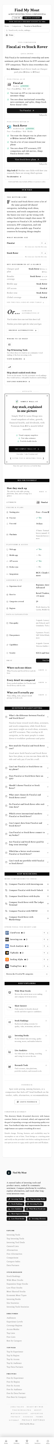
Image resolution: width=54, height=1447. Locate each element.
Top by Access (13, 1359)
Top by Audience (14, 1363)
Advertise (37, 1413)
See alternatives (13, 177)
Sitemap (14, 1420)
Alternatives (12, 1250)
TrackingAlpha (21, 1410)
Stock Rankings (17, 1204)
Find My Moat (27, 10)
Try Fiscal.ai (25, 110)
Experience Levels (15, 1321)
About (38, 1410)
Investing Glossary (39, 1218)
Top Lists (11, 1333)
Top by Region (13, 1355)
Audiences (11, 1317)
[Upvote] (42, 243)
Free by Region (13, 1381)
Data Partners (13, 1265)
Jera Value (17, 1407)
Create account (32, 18)
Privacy (15, 1417)
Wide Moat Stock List (37, 1209)
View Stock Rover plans (25, 159)
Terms (39, 1417)
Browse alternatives (21, 330)
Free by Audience (14, 1389)
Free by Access (13, 1385)
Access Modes (13, 1329)
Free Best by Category (16, 1397)
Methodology (19, 1413)
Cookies (28, 1417)
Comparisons (16, 26)
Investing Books (36, 1204)
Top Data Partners (15, 1367)
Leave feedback (28, 1102)
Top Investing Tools (37, 1199)
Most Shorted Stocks (16, 1291)
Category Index (13, 1261)
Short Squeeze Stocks (19, 1214)
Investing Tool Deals (16, 1242)
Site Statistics (13, 1303)
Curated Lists (13, 1246)
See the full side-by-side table (24, 302)
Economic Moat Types (16, 1295)
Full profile (43, 115)
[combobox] (27, 30)
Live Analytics (16, 1209)
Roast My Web (35, 1407)
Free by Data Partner (16, 1393)
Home (7, 26)
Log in (17, 18)
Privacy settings (33, 1420)
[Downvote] (45, 243)
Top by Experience (15, 1351)
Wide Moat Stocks (15, 1280)
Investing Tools (17, 1199)
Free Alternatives (14, 1254)
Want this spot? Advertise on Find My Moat (27, 466)
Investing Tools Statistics (18, 1306)
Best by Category (14, 1340)
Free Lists (11, 1337)
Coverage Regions (14, 1325)
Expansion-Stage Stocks (17, 1284)
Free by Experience (15, 1378)
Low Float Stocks (17, 1218)
